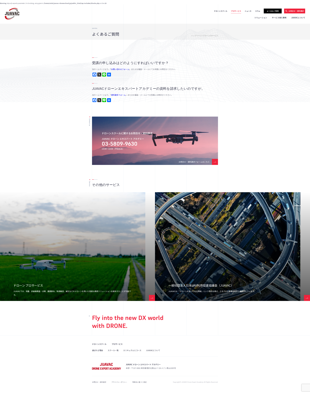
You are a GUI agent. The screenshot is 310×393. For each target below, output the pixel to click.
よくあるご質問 (273, 11)
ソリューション (260, 17)
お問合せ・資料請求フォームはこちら (194, 162)
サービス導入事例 (279, 17)
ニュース (248, 11)
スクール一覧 (113, 350)
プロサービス (236, 11)
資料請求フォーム (118, 95)
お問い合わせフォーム (120, 69)
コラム (257, 11)
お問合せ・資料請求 (99, 382)
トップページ (196, 35)
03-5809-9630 (119, 143)
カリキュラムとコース (132, 350)
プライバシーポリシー (119, 382)
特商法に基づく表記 (139, 382)
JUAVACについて (298, 17)
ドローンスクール (220, 11)
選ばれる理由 (97, 350)
